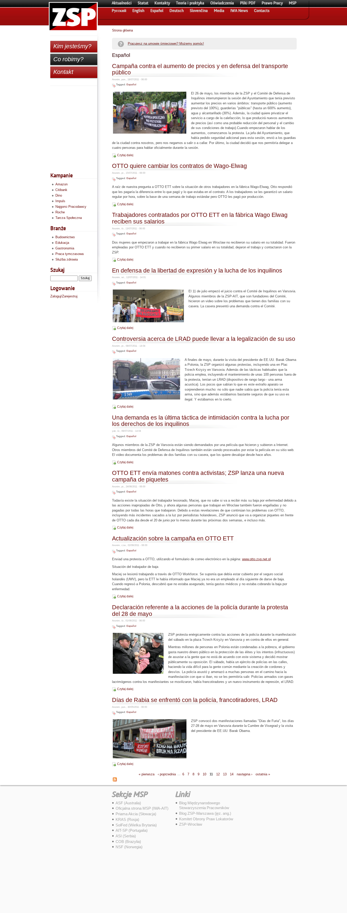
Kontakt (63, 72)
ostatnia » (263, 774)
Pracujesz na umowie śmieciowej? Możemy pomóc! (166, 43)
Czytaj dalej (125, 155)
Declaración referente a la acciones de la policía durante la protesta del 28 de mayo (200, 610)
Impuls (60, 201)
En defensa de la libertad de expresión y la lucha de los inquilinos (197, 270)
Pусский (119, 11)
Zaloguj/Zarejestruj (63, 296)
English (138, 11)
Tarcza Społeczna (68, 218)
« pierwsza (146, 774)
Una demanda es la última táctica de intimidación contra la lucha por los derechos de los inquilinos (200, 420)
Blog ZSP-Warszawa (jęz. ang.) (205, 813)
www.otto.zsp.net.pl (256, 559)
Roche (60, 212)
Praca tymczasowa (69, 254)
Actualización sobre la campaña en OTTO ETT (173, 538)
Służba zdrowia (66, 259)
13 (225, 774)
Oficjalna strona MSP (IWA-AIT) (142, 808)
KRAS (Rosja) (127, 819)
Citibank (61, 190)
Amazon (61, 184)
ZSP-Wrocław (190, 824)
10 (204, 774)
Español (156, 11)
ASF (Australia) (128, 803)
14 (231, 774)
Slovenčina (199, 11)
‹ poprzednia (167, 774)
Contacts (262, 11)
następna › (244, 774)
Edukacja (62, 243)
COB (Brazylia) (128, 841)
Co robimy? (68, 59)
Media (219, 11)
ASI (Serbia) (126, 836)
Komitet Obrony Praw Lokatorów (206, 819)
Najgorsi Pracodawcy (70, 207)
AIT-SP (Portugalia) (132, 830)
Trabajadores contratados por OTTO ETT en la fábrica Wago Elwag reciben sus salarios (200, 218)
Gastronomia (64, 248)
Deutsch (176, 11)
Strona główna (122, 30)
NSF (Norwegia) (129, 847)
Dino (58, 195)
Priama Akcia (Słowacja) (136, 814)
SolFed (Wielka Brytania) (136, 825)
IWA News (239, 11)
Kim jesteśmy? (72, 46)
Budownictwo (65, 237)
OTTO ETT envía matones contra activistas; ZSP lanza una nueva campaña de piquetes (198, 476)
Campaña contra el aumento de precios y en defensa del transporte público (200, 69)
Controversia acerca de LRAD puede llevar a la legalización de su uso (203, 339)
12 (218, 774)
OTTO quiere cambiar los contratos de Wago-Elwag (179, 166)
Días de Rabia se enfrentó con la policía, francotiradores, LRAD (195, 700)
